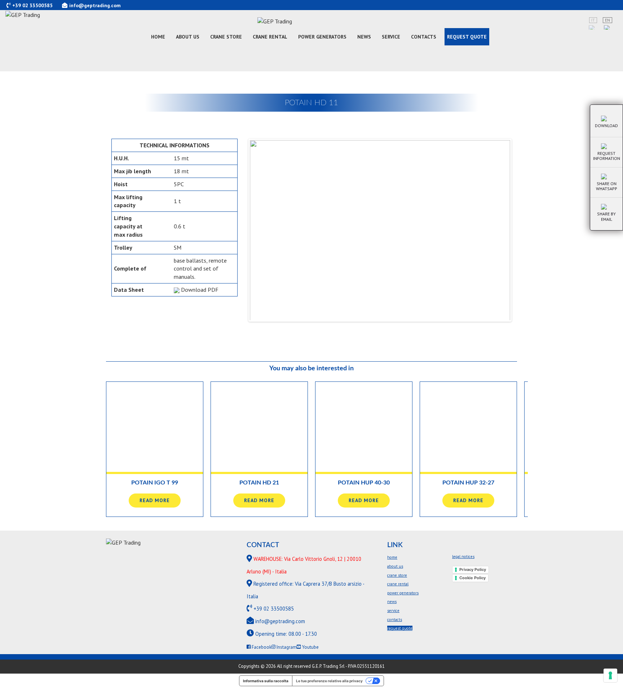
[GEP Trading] (311, 18)
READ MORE (155, 500)
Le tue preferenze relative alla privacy (329, 681)
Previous (239, 230)
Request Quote (467, 36)
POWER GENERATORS (322, 36)
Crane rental (270, 36)
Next (521, 230)
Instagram (286, 647)
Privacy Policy (472, 569)
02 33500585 (37, 5)
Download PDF (199, 289)
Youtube (309, 647)
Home (158, 36)
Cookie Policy (472, 577)
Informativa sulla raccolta (265, 681)
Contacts (423, 36)
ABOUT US (187, 36)
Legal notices (463, 556)
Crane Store (226, 36)
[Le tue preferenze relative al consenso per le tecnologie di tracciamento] (610, 675)
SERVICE (391, 36)
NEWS (364, 36)
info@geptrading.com (95, 5)
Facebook (261, 647)
